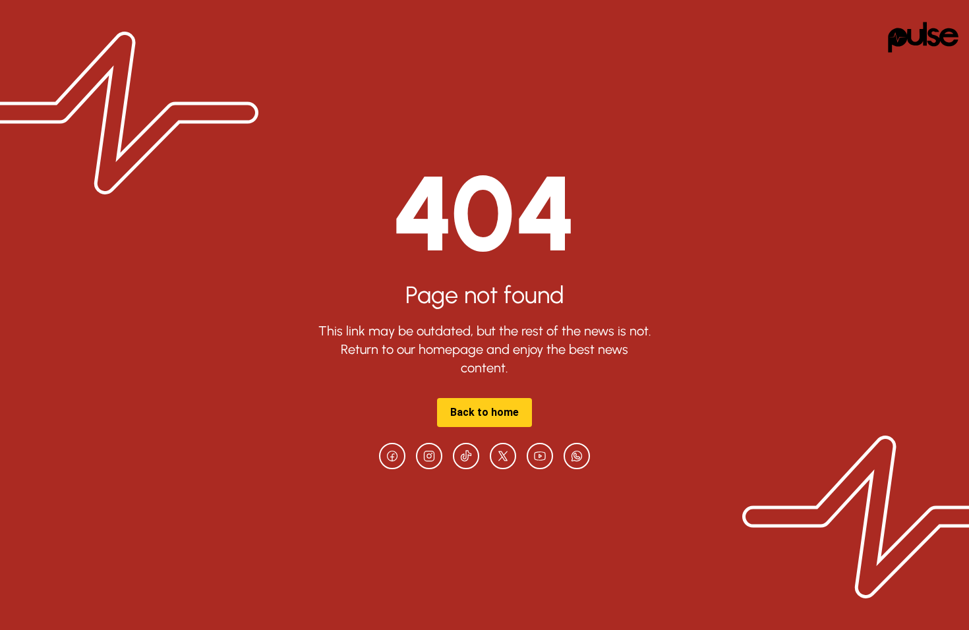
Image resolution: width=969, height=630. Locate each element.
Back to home (484, 412)
